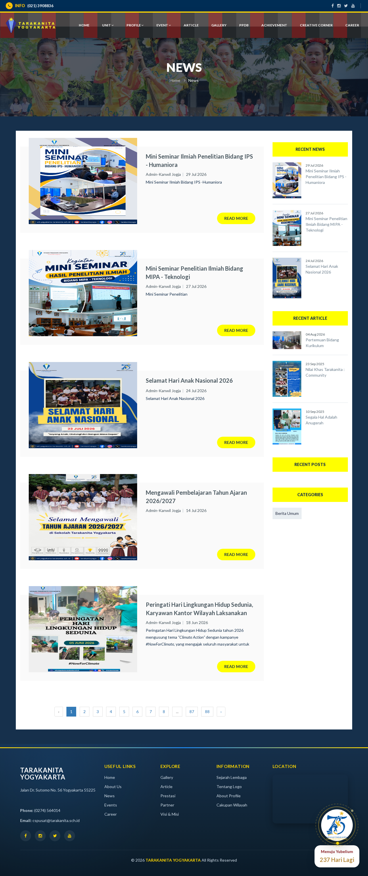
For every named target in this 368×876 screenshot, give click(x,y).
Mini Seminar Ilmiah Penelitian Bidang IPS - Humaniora (199, 160)
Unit (107, 25)
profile (133, 25)
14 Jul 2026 (196, 510)
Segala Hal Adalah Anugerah (321, 420)
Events (110, 804)
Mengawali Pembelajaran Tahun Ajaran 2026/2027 (196, 496)
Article (166, 786)
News (109, 795)
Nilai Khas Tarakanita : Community (325, 372)
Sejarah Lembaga (231, 777)
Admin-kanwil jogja (163, 174)
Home (175, 80)
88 (207, 711)
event (162, 25)
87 (191, 711)
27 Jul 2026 (196, 286)
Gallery (166, 777)
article (191, 25)
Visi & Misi (169, 814)
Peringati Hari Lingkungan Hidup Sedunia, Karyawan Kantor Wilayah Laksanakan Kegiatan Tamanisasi (199, 609)
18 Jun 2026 (197, 622)
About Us (113, 786)
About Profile (228, 795)
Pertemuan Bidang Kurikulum (322, 342)
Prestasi (167, 795)
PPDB (244, 25)
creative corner (316, 25)
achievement (274, 25)
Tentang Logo (229, 786)
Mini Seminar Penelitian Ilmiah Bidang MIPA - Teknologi (194, 272)
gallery (219, 25)
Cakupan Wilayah (231, 804)
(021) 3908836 (34, 5)
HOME (84, 25)
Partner (167, 804)
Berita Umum (287, 513)
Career (352, 25)
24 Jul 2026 (196, 390)
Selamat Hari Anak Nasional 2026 (189, 380)
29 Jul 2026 (196, 174)
